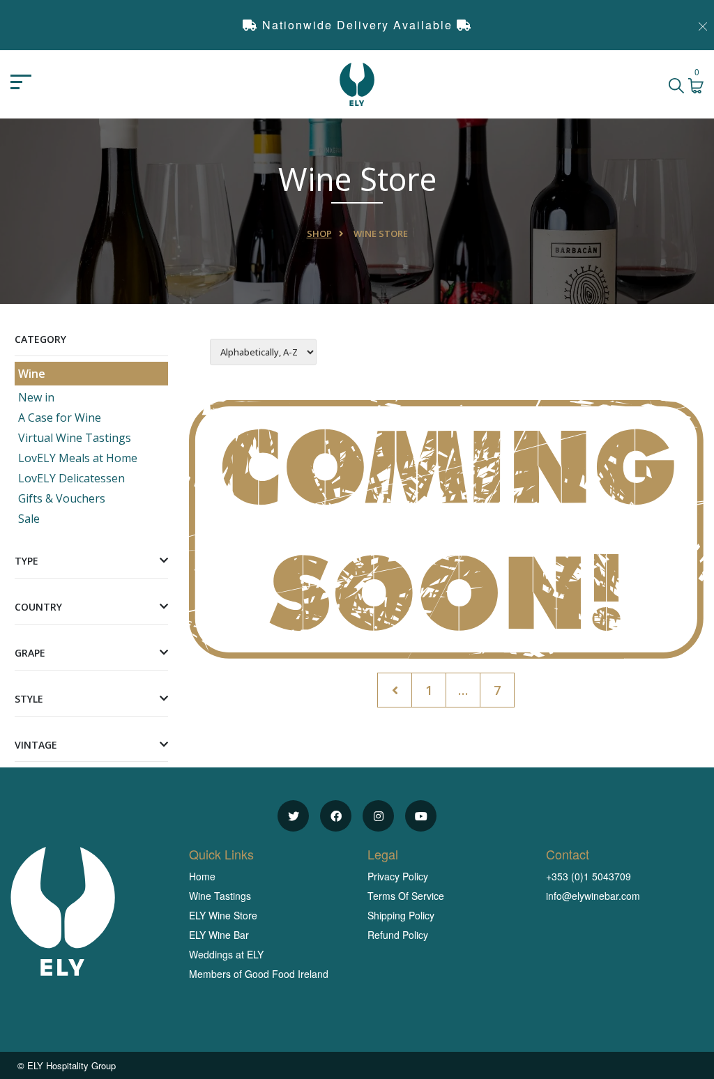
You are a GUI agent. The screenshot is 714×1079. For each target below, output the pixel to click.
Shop (319, 233)
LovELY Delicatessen (71, 478)
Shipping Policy (400, 915)
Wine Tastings (220, 896)
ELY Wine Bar (219, 935)
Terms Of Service (405, 896)
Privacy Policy (397, 876)
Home (202, 876)
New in (36, 397)
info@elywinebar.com (593, 896)
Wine (31, 373)
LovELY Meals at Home (77, 458)
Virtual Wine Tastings (74, 437)
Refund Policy (397, 935)
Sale (29, 518)
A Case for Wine (59, 417)
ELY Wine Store (223, 915)
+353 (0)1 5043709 (588, 876)
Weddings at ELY (226, 954)
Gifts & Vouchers (61, 498)
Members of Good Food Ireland (258, 974)
